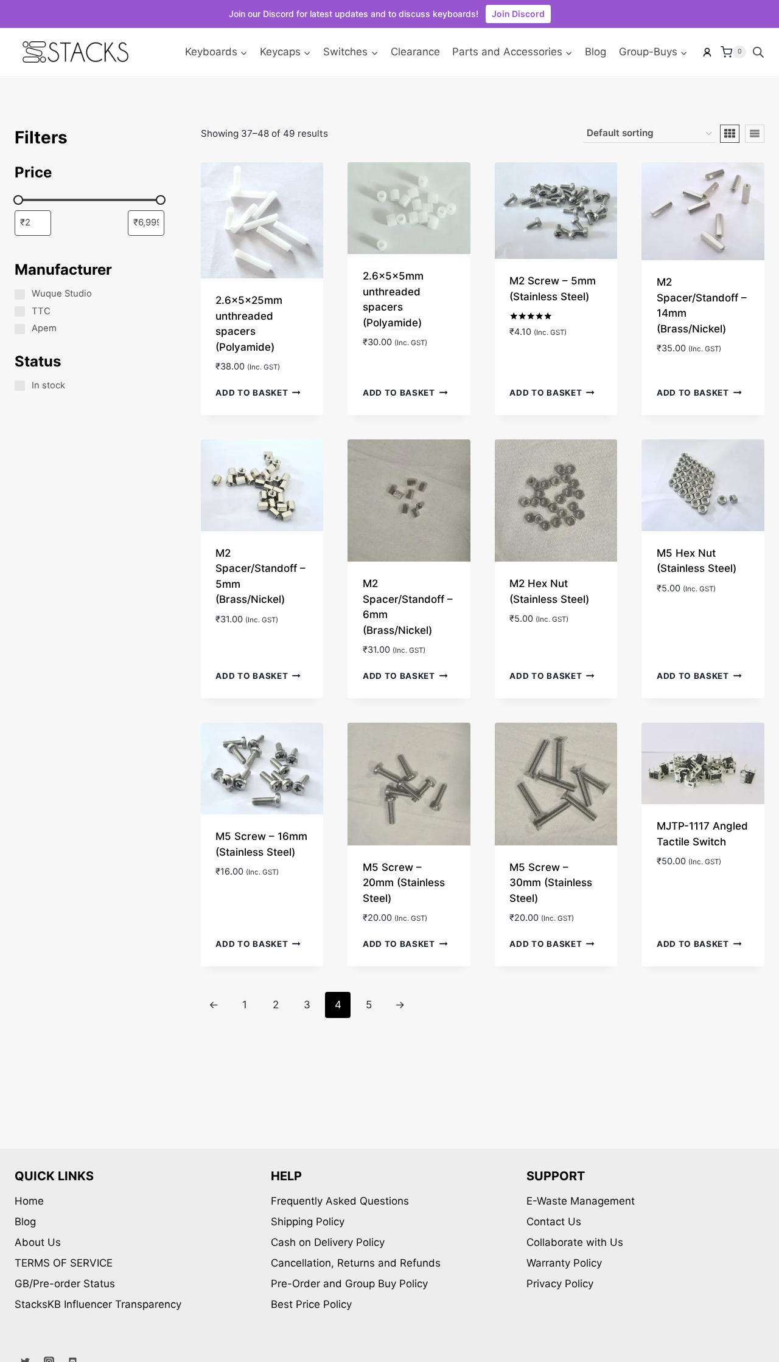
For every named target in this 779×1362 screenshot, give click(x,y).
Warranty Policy (564, 1263)
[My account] (707, 52)
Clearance (415, 52)
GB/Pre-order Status (65, 1284)
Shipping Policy (307, 1222)
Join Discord (518, 14)
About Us (38, 1242)
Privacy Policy (559, 1284)
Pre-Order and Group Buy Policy (349, 1284)
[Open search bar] (758, 52)
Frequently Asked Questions (340, 1201)
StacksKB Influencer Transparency (98, 1304)
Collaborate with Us (574, 1242)
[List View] (754, 134)
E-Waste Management (580, 1201)
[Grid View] (729, 134)
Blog (595, 52)
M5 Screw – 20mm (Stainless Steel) (404, 882)
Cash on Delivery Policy (328, 1242)
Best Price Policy (311, 1304)
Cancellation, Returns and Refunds (356, 1263)
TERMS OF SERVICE (64, 1263)
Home (29, 1201)
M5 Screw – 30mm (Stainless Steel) (550, 882)
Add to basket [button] (251, 392)
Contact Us (553, 1222)
